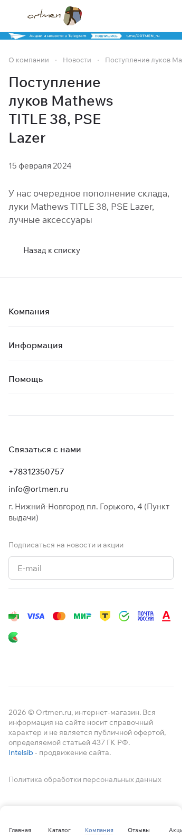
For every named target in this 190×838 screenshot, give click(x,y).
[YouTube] (57, 658)
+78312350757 (36, 472)
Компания (29, 311)
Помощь (25, 379)
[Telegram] (36, 658)
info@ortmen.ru (38, 489)
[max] (162, 658)
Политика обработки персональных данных (85, 779)
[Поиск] (126, 16)
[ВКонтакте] (14, 658)
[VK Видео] (141, 658)
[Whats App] (78, 658)
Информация (35, 345)
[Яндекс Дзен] (99, 658)
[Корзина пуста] (168, 16)
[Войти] (147, 16)
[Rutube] (120, 658)
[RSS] (168, 110)
